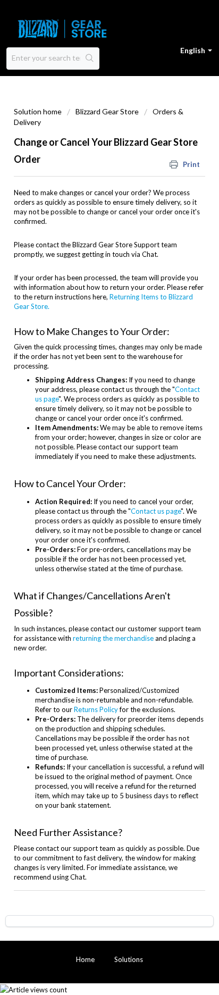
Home (85, 959)
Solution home (38, 111)
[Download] (89, 498)
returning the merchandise (113, 638)
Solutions (128, 959)
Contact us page (156, 511)
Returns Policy (96, 709)
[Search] (89, 58)
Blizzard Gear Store (107, 111)
